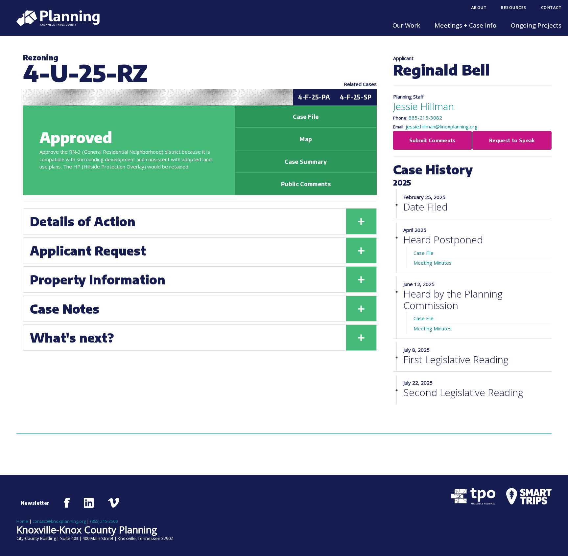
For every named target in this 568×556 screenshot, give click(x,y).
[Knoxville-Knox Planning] (55, 24)
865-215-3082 (425, 117)
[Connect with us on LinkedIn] (89, 503)
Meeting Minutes (433, 262)
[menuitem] (479, 8)
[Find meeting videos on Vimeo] (113, 503)
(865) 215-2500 (104, 521)
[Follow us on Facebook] (67, 503)
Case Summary (306, 161)
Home (22, 521)
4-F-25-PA (314, 97)
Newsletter (35, 503)
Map (305, 139)
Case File (306, 116)
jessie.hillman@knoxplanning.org (442, 126)
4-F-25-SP (355, 97)
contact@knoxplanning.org (59, 521)
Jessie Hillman (423, 106)
